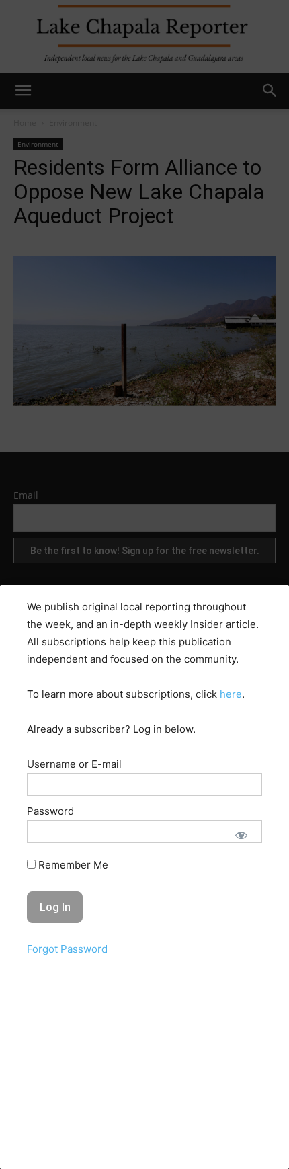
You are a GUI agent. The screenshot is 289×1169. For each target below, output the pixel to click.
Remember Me (72, 864)
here (231, 694)
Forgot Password (67, 948)
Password (50, 811)
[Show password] (241, 835)
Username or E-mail (74, 764)
